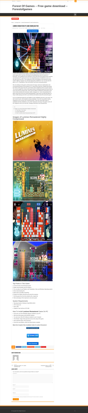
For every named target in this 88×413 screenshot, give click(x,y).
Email (14, 388)
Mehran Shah (16, 28)
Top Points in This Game (21, 110)
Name (14, 384)
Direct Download (32, 31)
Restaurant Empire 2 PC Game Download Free (20, 365)
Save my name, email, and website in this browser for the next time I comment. (28, 396)
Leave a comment (37, 28)
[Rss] (67, 1)
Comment (15, 373)
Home (12, 22)
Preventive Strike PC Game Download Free (46, 365)
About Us (13, 1)
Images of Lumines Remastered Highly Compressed (25, 108)
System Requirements (20, 111)
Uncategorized (17, 22)
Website (14, 392)
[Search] (76, 1)
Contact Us (19, 1)
